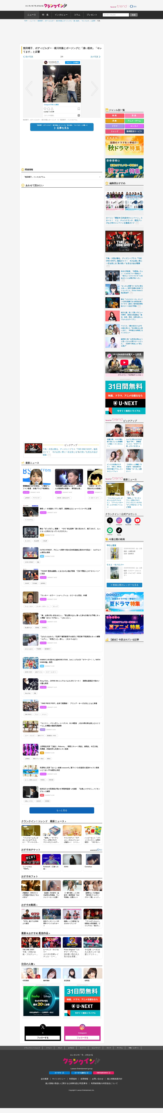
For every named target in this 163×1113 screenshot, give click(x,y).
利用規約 (73, 1079)
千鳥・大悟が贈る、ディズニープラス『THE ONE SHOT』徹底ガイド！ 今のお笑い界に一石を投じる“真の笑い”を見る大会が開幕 (70, 452)
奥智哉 (37, 627)
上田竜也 (27, 758)
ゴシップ (55, 606)
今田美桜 (47, 801)
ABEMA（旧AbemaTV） (63, 497)
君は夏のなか (28, 627)
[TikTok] (119, 530)
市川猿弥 (34, 583)
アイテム (120, 1048)
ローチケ (58, 1073)
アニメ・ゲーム (134, 121)
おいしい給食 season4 (31, 780)
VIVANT (27, 583)
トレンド (114, 131)
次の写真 (94, 57)
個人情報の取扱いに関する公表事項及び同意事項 (66, 1083)
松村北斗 (39, 801)
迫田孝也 (43, 583)
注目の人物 (28, 964)
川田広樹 (51, 780)
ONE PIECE (28, 714)
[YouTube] (137, 520)
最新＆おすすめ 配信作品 (35, 933)
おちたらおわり (29, 649)
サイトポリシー (59, 1079)
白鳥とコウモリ (29, 801)
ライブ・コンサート (51, 672)
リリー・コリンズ (29, 735)
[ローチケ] (133, 6)
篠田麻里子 (48, 649)
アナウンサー (36, 497)
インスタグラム (29, 519)
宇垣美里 (39, 649)
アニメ (36, 714)
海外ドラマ (41, 735)
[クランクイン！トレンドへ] (118, 6)
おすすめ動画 (29, 904)
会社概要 (44, 1079)
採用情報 (84, 1079)
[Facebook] (128, 520)
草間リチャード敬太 (38, 758)
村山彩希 (36, 541)
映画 (114, 115)
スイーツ (83, 1048)
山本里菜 (27, 497)
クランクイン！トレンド (32, 1048)
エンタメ (134, 126)
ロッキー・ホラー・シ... (43, 606)
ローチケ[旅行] (80, 1073)
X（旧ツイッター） (94, 497)
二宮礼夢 (44, 541)
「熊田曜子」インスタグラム (34, 177)
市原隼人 (42, 780)
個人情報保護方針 (114, 1079)
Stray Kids (27, 693)
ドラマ (115, 126)
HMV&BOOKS (102, 1073)
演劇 (114, 121)
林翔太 (49, 758)
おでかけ (71, 1048)
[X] (110, 520)
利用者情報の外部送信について (104, 1083)
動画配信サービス (134, 131)
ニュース (31, 21)
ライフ (109, 1048)
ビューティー (96, 1048)
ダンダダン (28, 541)
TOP (25, 21)
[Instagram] (119, 520)
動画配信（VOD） (52, 735)
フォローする (43, 1038)
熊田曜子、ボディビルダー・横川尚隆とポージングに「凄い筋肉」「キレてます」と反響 (66, 21)
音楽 (38, 562)
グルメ (60, 1048)
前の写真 (29, 57)
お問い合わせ (97, 1079)
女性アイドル (38, 672)
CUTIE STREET (29, 562)
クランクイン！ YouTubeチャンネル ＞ (130, 375)
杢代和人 (44, 627)
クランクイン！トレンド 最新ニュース (43, 821)
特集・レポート (134, 1048)
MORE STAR (28, 672)
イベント (44, 714)
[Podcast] (110, 530)
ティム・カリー (29, 606)
